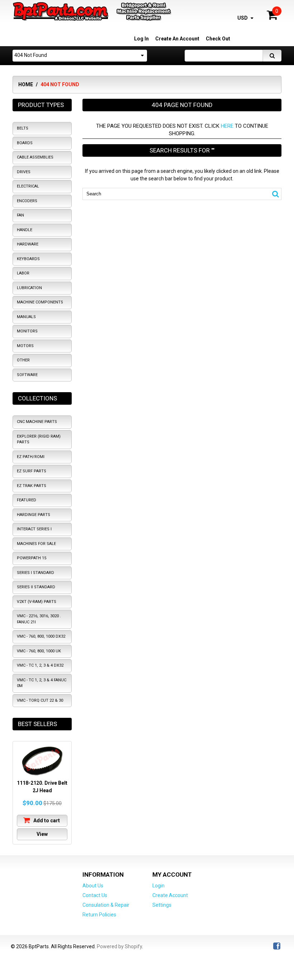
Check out (218, 39)
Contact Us (94, 895)
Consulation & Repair (105, 905)
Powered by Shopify (119, 946)
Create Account (170, 895)
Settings (161, 905)
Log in (141, 39)
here (227, 126)
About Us (92, 885)
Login (158, 885)
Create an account (177, 39)
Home (25, 84)
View (42, 834)
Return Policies (99, 914)
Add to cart (46, 820)
